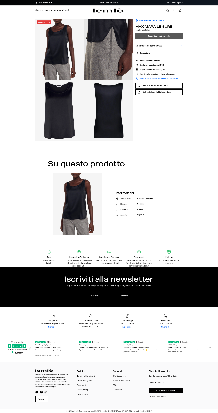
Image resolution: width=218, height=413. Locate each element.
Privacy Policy (82, 390)
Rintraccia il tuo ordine (165, 390)
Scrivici (51, 327)
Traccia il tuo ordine (121, 380)
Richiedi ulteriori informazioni (155, 85)
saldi (67, 10)
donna (38, 10)
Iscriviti (124, 296)
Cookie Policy (82, 394)
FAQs (115, 385)
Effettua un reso (119, 376)
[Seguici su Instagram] (41, 392)
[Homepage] (108, 11)
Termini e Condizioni (86, 376)
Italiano (41, 399)
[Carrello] (180, 10)
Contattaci (117, 390)
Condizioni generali (85, 380)
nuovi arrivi (58, 10)
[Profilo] (174, 10)
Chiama (163, 327)
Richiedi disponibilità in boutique (157, 92)
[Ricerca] (167, 10)
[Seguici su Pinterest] (46, 392)
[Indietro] (95, 2)
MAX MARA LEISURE (153, 26)
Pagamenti (81, 385)
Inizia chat (126, 327)
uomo (47, 10)
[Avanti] (122, 2)
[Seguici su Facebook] (36, 392)
